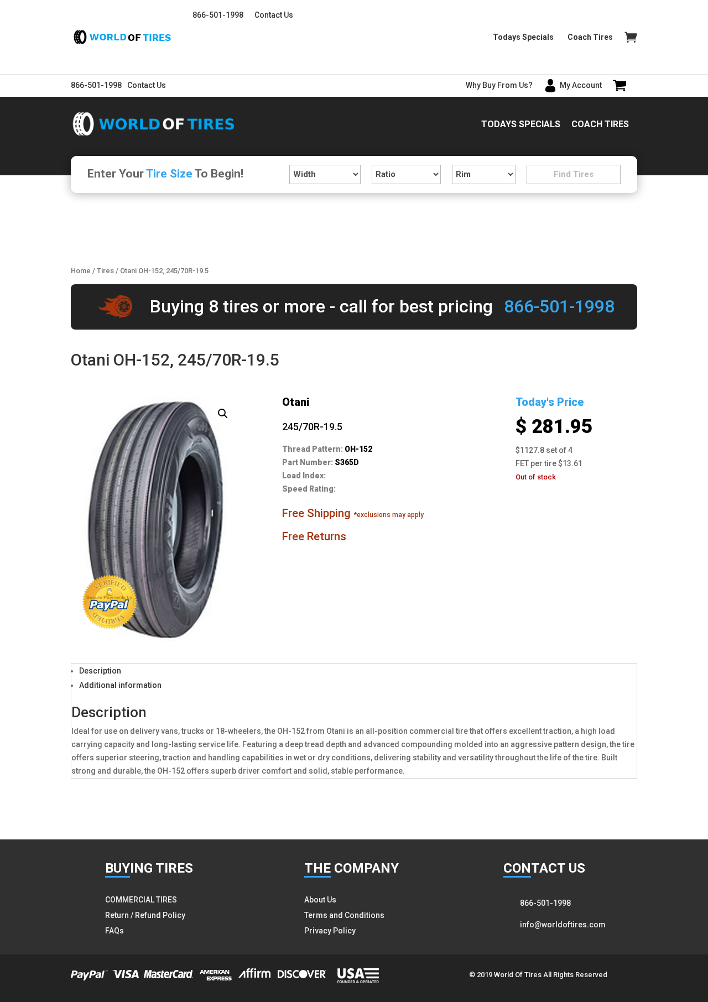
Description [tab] (100, 670)
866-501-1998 (217, 15)
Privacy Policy (330, 930)
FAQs (114, 930)
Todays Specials (523, 37)
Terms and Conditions (344, 915)
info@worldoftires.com (563, 924)
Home (81, 271)
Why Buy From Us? (499, 85)
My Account (581, 85)
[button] (223, 414)
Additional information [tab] (120, 685)
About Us (320, 899)
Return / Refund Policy (145, 915)
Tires (105, 271)
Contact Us (273, 15)
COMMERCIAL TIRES (141, 899)
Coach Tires (590, 37)
